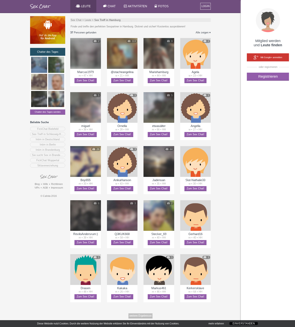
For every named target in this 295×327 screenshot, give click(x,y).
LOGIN (205, 6)
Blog (37, 184)
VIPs (37, 187)
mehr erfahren (216, 323)
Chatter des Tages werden (48, 112)
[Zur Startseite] (40, 8)
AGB (45, 187)
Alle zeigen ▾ (203, 32)
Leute (88, 20)
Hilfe (45, 184)
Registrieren (268, 76)
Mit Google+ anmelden (271, 57)
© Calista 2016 (49, 196)
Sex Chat (76, 20)
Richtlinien (57, 184)
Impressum (57, 187)
